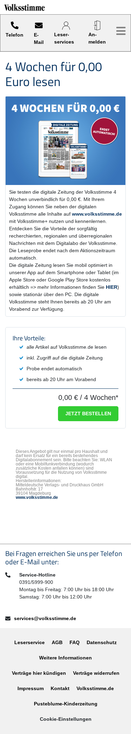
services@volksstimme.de (45, 618)
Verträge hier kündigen (39, 673)
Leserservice (29, 642)
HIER (111, 287)
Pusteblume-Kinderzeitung (65, 703)
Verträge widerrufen (96, 673)
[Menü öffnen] (120, 31)
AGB (57, 642)
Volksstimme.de (95, 688)
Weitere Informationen (65, 657)
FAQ (75, 642)
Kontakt (60, 688)
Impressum (30, 688)
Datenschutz (102, 642)
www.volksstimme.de (97, 214)
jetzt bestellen (88, 413)
